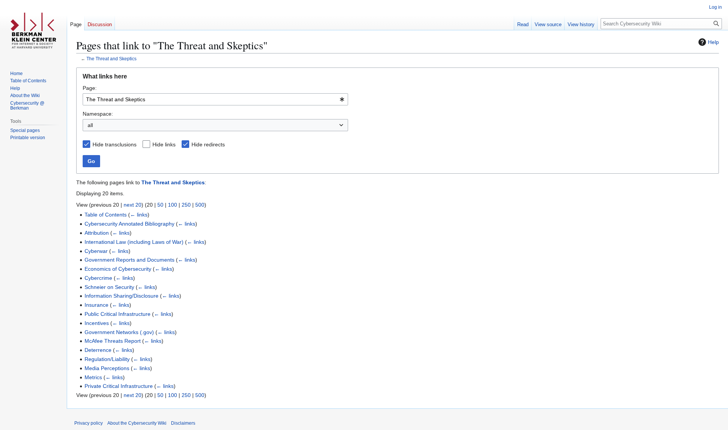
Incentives (97, 323)
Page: (90, 88)
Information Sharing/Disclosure (121, 296)
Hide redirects (208, 144)
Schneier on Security (109, 287)
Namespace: (98, 114)
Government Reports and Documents (129, 260)
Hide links (164, 144)
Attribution (97, 233)
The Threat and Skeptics (111, 58)
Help (713, 42)
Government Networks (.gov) (119, 332)
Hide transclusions (114, 144)
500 (199, 205)
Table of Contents (106, 215)
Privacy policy (88, 423)
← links (138, 215)
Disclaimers (183, 423)
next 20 (132, 205)
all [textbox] (90, 125)
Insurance (96, 305)
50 (160, 205)
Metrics (93, 377)
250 (186, 205)
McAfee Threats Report (113, 341)
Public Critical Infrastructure (118, 314)
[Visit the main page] (33, 30)
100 (172, 205)
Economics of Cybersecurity (118, 269)
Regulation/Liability (107, 359)
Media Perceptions (107, 368)
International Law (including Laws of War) (134, 242)
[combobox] (215, 99)
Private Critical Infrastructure (119, 386)
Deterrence (98, 350)
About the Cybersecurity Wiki (136, 423)
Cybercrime (98, 278)
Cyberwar (96, 251)
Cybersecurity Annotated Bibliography (129, 224)
